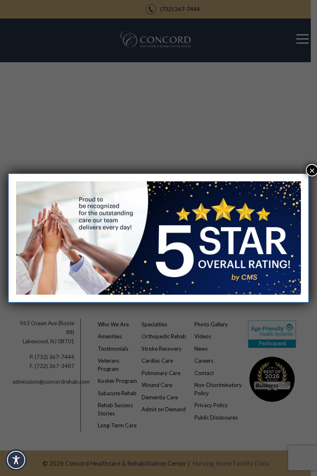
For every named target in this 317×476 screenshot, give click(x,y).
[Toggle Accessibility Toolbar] (16, 460)
